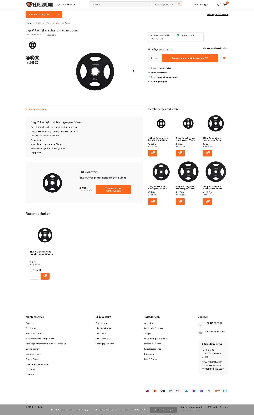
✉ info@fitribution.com (217, 14)
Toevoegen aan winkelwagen (113, 189)
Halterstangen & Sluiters (156, 338)
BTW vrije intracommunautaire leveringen (46, 343)
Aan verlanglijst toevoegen (224, 58)
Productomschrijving (36, 109)
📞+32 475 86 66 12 (66, 4)
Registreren (101, 323)
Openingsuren (32, 349)
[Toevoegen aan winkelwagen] (45, 276)
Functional (149, 354)
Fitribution (36, 34)
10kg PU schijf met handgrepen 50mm (212, 139)
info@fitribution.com (215, 331)
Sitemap (30, 374)
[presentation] (133, 71)
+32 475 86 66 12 (213, 323)
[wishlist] (218, 4)
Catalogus (31, 328)
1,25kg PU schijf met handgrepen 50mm (158, 139)
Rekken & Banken (152, 343)
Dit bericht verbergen (164, 410)
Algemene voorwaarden (37, 364)
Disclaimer (31, 369)
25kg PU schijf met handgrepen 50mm (212, 187)
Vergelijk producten (105, 343)
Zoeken (179, 4)
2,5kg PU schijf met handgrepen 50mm (185, 139)
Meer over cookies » (191, 410)
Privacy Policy (32, 359)
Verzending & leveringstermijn (40, 338)
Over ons (30, 323)
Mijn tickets (101, 333)
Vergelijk (37, 270)
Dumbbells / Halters (153, 328)
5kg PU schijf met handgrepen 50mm (41, 253)
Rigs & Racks (150, 359)
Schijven (148, 333)
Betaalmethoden (34, 333)
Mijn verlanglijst (103, 338)
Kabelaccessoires (152, 349)
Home (28, 23)
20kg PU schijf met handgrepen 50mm (185, 187)
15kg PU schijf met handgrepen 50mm (157, 187)
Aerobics (148, 323)
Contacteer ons (33, 354)
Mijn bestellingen (103, 328)
